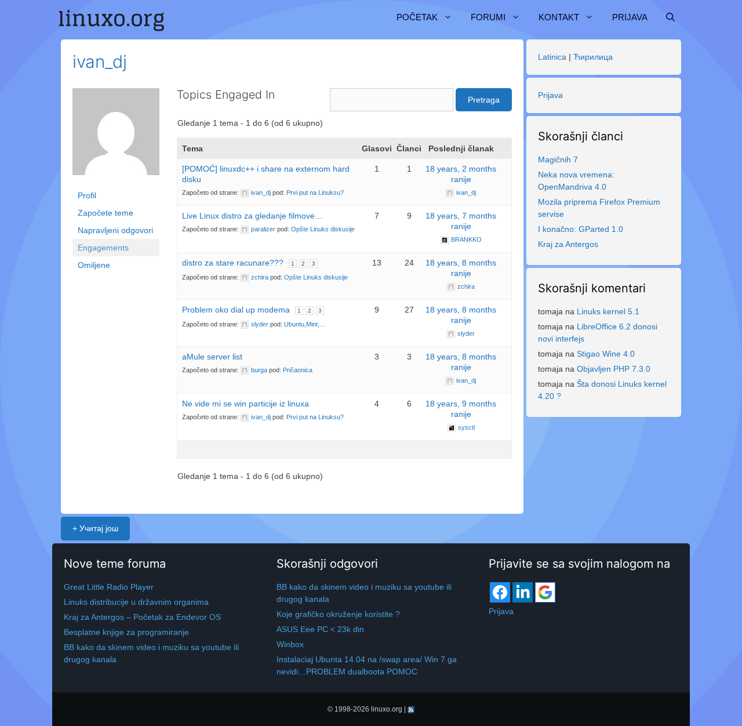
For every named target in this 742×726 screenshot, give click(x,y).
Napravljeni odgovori (115, 230)
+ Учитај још (95, 528)
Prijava (630, 17)
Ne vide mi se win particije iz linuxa (245, 403)
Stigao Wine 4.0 (606, 353)
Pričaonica (297, 369)
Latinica (552, 56)
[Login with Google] (545, 592)
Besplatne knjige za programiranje (126, 632)
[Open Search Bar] (670, 17)
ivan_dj (99, 61)
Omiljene (94, 265)
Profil (87, 195)
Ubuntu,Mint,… (305, 324)
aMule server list (212, 356)
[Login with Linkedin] (522, 592)
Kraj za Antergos (568, 244)
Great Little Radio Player (109, 586)
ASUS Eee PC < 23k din (320, 629)
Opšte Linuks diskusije (323, 229)
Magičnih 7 (558, 159)
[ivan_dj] (115, 136)
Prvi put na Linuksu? (315, 192)
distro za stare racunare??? (232, 262)
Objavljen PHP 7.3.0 (613, 368)
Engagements (103, 247)
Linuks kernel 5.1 (608, 311)
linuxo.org (386, 709)
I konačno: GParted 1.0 (580, 229)
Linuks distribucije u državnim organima (136, 602)
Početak (417, 17)
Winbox (290, 644)
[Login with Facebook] (500, 592)
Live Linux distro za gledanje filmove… (252, 215)
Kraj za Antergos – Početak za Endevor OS (142, 617)
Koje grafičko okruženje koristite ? (338, 614)
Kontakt (559, 17)
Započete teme (105, 212)
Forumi (488, 17)
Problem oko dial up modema (236, 309)
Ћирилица (593, 56)
